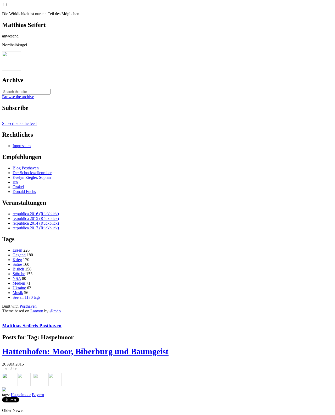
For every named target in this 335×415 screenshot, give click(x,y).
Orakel (18, 187)
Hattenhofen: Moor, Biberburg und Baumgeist (85, 351)
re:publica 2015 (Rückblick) (36, 218)
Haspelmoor (21, 394)
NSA (17, 278)
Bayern (38, 394)
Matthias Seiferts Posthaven (32, 325)
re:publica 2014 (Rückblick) (36, 223)
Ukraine (19, 288)
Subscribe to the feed (19, 123)
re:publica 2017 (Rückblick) (36, 228)
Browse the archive (18, 97)
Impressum (22, 145)
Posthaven (28, 306)
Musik (18, 292)
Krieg (17, 259)
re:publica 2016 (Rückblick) (36, 214)
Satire (17, 264)
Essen (17, 250)
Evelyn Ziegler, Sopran (32, 177)
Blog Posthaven (26, 168)
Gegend (19, 255)
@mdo (55, 311)
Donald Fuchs (24, 191)
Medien (19, 283)
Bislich (18, 269)
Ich (15, 182)
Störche (19, 274)
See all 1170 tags (26, 297)
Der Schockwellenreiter (32, 172)
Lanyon (36, 311)
